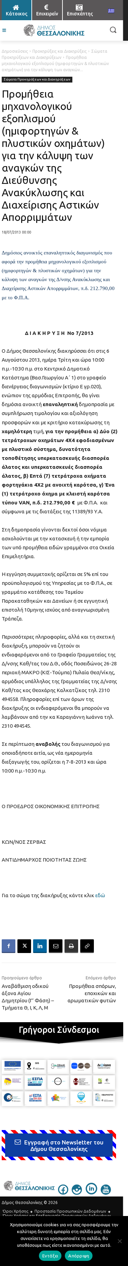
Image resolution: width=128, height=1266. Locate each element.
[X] (24, 946)
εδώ (100, 895)
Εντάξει (50, 1255)
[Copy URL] (87, 946)
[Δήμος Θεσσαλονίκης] (53, 30)
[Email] (55, 946)
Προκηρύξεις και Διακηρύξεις (59, 51)
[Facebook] (8, 946)
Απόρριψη (78, 1255)
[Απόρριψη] (119, 1241)
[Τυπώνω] (71, 946)
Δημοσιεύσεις (15, 51)
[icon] (63, 1192)
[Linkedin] (40, 946)
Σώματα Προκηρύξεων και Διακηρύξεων (37, 79)
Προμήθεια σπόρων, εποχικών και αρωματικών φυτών (92, 993)
